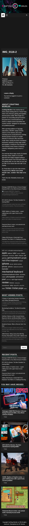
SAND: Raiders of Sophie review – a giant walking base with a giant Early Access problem (13, 213)
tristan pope (17, 288)
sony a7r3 (16, 285)
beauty (23, 253)
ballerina (10, 253)
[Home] (3, 15)
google (23, 258)
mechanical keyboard (12, 271)
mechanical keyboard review (10, 274)
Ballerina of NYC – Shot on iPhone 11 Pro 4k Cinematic (7, 82)
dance (16, 255)
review (5, 282)
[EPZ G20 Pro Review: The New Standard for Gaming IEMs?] (14, 432)
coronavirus (11, 255)
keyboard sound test (18, 266)
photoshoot (20, 277)
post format (8, 279)
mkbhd (4, 277)
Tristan (5, 417)
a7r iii (6, 250)
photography (10, 277)
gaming (4, 258)
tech (3, 288)
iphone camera (18, 264)
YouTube (20, 129)
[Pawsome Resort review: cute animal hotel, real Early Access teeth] (14, 497)
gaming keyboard (14, 258)
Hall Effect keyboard (10, 261)
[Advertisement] (14, 33)
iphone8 (11, 264)
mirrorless (22, 274)
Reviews (11, 283)
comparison (5, 255)
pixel (4, 279)
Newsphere (13, 524)
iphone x (10, 266)
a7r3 (3, 250)
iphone (5, 263)
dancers (21, 255)
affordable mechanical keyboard (15, 250)
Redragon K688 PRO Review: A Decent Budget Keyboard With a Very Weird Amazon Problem (14, 412)
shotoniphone (17, 283)
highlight (21, 260)
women (25, 288)
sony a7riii (21, 285)
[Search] (27, 15)
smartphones (5, 285)
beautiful (19, 253)
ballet (14, 253)
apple (4, 253)
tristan (8, 288)
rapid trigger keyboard (17, 279)
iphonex (4, 267)
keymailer (5, 269)
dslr (25, 255)
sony (11, 285)
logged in (14, 96)
